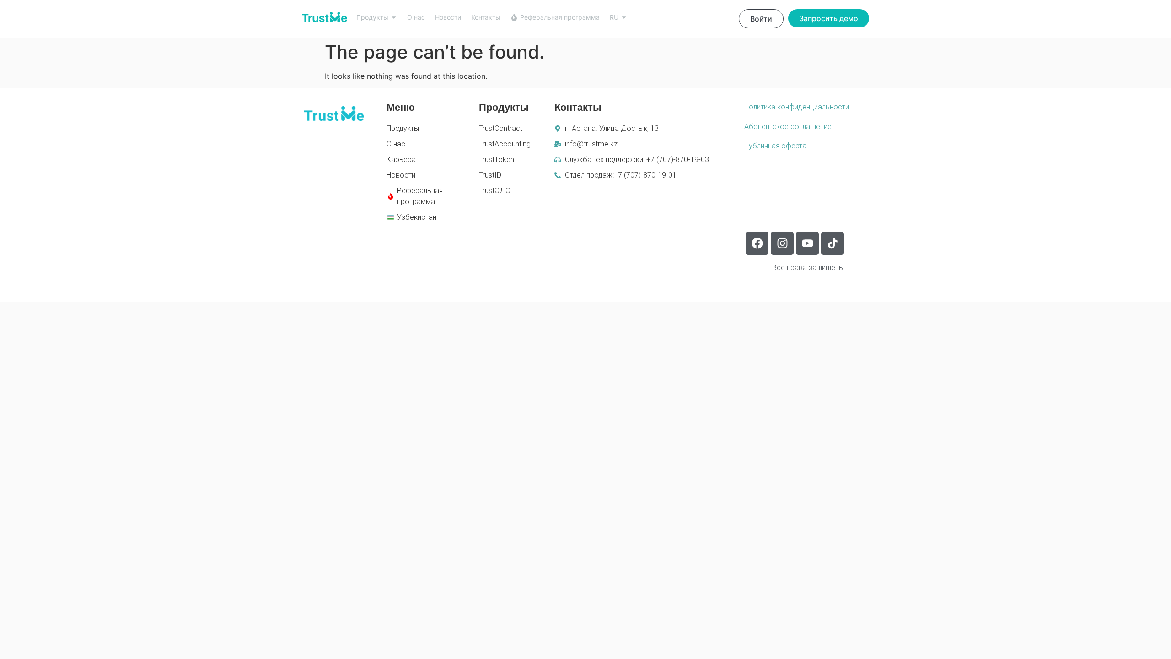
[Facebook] (757, 243)
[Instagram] (782, 243)
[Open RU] (624, 17)
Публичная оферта (775, 145)
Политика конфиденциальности (796, 107)
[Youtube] (807, 243)
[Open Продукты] (394, 17)
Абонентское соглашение (788, 126)
